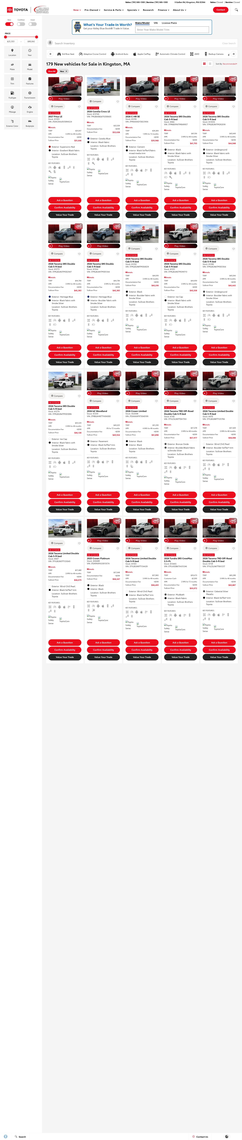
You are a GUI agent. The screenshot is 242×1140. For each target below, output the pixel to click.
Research (148, 9)
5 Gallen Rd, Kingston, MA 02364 (190, 2)
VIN (156, 23)
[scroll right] (233, 54)
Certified (21, 19)
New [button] (76, 10)
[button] (236, 9)
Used (33, 19)
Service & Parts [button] (112, 10)
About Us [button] (178, 10)
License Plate (169, 23)
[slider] (5, 37)
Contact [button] (221, 9)
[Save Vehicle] (79, 106)
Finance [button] (162, 10)
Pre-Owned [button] (91, 10)
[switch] (9, 22)
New (9, 19)
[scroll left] (50, 54)
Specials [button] (132, 10)
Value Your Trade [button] (65, 214)
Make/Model (142, 23)
